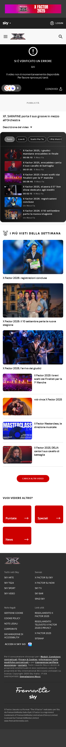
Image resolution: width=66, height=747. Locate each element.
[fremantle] (33, 690)
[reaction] (12, 88)
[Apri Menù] (5, 36)
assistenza (10, 665)
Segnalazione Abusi (30, 676)
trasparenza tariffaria (46, 662)
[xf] (19, 36)
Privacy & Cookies (27, 659)
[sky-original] (33, 697)
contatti (22, 665)
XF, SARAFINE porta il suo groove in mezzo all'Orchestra (31, 118)
